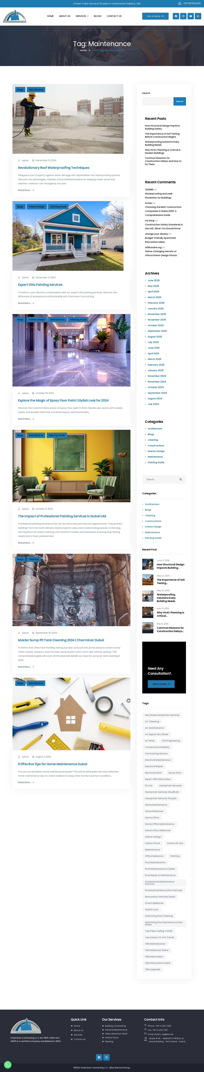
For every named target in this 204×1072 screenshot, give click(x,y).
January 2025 (156, 370)
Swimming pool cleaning (159, 916)
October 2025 (156, 325)
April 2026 (153, 291)
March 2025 (154, 359)
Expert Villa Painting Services (40, 285)
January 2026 (156, 308)
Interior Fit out (175, 843)
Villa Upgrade (152, 969)
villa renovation (154, 956)
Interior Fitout (152, 843)
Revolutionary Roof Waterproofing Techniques (53, 168)
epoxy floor (175, 772)
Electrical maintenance (158, 760)
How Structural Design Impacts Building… (170, 566)
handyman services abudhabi (162, 792)
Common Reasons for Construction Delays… (170, 629)
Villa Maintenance (155, 943)
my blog (149, 220)
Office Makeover (154, 856)
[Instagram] (183, 16)
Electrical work (153, 772)
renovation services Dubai (160, 896)
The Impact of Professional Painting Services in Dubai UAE (62, 516)
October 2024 (156, 387)
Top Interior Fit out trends (159, 937)
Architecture (155, 428)
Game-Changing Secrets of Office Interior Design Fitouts (161, 253)
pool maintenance (155, 862)
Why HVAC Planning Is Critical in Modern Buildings (163, 151)
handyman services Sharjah (161, 798)
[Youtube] (190, 16)
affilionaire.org (153, 247)
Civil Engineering (171, 740)
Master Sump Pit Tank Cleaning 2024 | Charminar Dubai (61, 640)
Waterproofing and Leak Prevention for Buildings (158, 195)
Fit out (148, 785)
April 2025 (153, 353)
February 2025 (156, 364)
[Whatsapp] (8, 1065)
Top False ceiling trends (158, 931)
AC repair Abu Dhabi (156, 734)
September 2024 (157, 393)
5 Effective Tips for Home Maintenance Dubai (52, 764)
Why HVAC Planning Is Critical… (170, 614)
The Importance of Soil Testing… (171, 581)
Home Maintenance (156, 804)
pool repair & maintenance (160, 875)
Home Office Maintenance (159, 824)
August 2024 (155, 398)
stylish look (151, 909)
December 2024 (157, 376)
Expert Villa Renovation (158, 779)
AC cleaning (152, 721)
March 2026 (154, 297)
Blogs (20, 89)
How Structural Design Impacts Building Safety (162, 127)
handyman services (170, 785)
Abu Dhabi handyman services (162, 715)
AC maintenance (154, 728)
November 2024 (157, 381)
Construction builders (157, 747)
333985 (149, 189)
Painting (175, 856)
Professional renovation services (163, 890)
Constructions (156, 445)
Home (83, 50)
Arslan (148, 203)
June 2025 (154, 347)
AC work (150, 740)
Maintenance (36, 89)
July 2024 (153, 404)
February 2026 (156, 302)
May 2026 (153, 286)
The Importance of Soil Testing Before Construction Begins (162, 135)
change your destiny (156, 234)
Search (146, 93)
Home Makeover (154, 811)
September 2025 (157, 331)
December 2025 (157, 314)
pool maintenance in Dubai (160, 868)
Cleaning (34, 559)
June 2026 (154, 280)
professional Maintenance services (159, 883)
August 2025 (155, 336)
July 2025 (153, 342)
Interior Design (37, 206)
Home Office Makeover (158, 830)
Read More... (25, 190)
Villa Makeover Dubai (156, 950)
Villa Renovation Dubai (157, 963)
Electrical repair (154, 766)
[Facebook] (176, 16)
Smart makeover (154, 903)
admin (25, 160)
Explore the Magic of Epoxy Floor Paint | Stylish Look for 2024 (63, 400)
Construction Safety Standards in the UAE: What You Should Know (164, 226)
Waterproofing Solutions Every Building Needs (162, 143)
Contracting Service (156, 753)
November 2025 (157, 319)
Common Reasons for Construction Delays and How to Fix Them (163, 161)
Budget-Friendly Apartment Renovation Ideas (160, 240)
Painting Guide (58, 206)
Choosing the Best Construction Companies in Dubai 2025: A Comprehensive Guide (163, 211)
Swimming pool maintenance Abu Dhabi (163, 923)
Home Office (152, 817)
